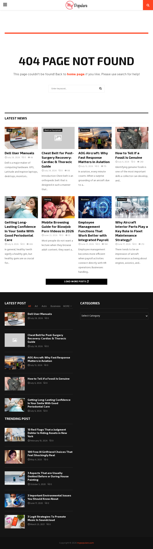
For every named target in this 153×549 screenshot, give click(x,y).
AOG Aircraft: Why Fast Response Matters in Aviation (94, 157)
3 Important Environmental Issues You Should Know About (49, 497)
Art (36, 306)
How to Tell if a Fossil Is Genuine (128, 155)
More (66, 306)
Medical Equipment (52, 130)
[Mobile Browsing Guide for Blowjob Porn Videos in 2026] (58, 207)
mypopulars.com (85, 543)
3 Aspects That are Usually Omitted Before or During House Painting (48, 476)
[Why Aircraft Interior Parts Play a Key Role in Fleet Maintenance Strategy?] (132, 207)
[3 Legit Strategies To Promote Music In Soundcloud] (15, 521)
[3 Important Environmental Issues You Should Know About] (15, 500)
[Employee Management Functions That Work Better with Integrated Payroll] (95, 207)
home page (76, 74)
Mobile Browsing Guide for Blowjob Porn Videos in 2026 (58, 226)
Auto (44, 306)
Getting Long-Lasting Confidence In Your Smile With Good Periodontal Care (20, 231)
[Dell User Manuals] (21, 138)
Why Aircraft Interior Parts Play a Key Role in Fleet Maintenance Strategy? (131, 231)
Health (10, 199)
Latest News (16, 118)
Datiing (47, 199)
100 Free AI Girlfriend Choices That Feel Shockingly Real (50, 453)
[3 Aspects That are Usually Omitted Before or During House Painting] (15, 478)
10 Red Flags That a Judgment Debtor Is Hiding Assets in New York (47, 433)
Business (85, 130)
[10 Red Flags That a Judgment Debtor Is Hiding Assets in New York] (15, 434)
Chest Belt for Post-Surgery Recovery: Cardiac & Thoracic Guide (58, 159)
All (29, 306)
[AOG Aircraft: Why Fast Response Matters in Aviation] (95, 138)
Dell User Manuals (19, 153)
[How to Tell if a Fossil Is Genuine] (132, 138)
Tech (9, 130)
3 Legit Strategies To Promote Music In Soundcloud (47, 518)
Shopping (122, 130)
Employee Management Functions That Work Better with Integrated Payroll (93, 231)
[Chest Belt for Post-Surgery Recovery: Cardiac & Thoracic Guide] (58, 138)
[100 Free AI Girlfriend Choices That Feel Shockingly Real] (15, 457)
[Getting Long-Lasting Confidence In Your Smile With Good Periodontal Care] (21, 207)
